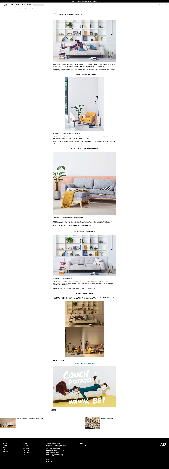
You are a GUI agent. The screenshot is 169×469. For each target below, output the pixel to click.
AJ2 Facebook (81, 445)
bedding (16, 8)
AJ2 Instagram (83, 445)
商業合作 (5, 447)
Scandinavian (46, 8)
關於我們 (5, 443)
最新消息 (5, 445)
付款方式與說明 (26, 448)
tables (21, 8)
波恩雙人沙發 (62, 278)
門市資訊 (159, 5)
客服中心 (5, 449)
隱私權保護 (5, 451)
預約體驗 (29, 4)
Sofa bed (9, 8)
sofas (4, 8)
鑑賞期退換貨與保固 (27, 452)
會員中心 (162, 5)
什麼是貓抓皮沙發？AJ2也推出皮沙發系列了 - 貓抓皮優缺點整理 (30, 418)
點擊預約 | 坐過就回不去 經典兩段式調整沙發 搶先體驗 (84, 1)
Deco (33, 8)
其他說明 (24, 454)
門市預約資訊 (25, 445)
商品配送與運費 (26, 450)
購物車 (165, 5)
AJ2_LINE (85, 445)
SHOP (11, 4)
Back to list (53, 410)
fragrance (27, 8)
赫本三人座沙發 (63, 217)
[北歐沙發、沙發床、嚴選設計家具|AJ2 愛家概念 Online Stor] (5, 5)
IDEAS (23, 4)
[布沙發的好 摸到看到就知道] (92, 423)
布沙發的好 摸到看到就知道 (107, 418)
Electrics (38, 8)
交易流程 (24, 447)
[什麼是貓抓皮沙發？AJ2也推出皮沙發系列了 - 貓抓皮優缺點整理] (8, 423)
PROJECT (17, 4)
